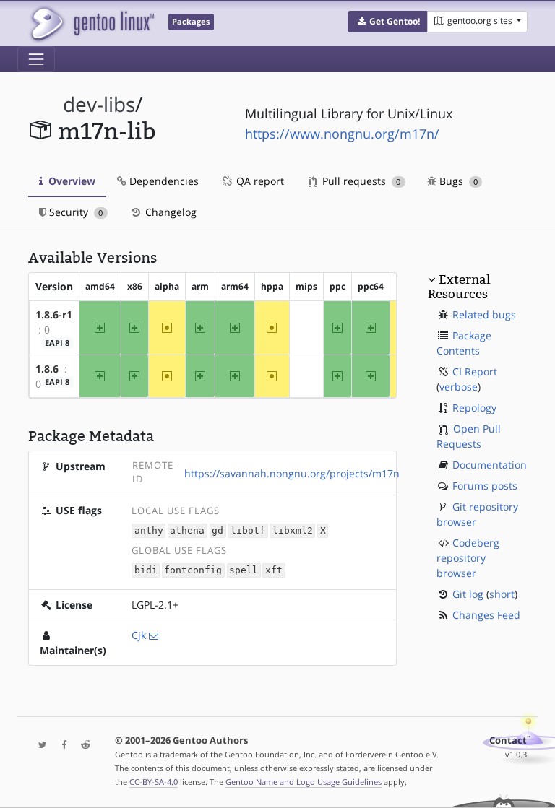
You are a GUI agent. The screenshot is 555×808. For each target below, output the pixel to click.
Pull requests (359, 181)
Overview (70, 181)
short (502, 594)
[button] (388, 21)
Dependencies (162, 181)
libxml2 (292, 531)
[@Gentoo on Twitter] (39, 745)
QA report (258, 181)
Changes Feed (486, 615)
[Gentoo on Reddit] (81, 745)
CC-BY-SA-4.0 (153, 781)
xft (274, 570)
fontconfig (193, 570)
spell (243, 570)
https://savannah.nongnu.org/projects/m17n (292, 473)
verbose (458, 387)
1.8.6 (47, 368)
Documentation (489, 465)
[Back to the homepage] (91, 23)
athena (187, 531)
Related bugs (484, 314)
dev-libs (99, 104)
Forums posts (484, 485)
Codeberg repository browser (467, 558)
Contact (508, 740)
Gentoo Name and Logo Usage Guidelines (303, 781)
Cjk (139, 635)
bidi (146, 570)
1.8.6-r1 (53, 314)
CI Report (474, 371)
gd (217, 531)
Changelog (169, 212)
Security (74, 212)
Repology (474, 407)
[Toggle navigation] (36, 59)
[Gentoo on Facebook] (61, 745)
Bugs (457, 181)
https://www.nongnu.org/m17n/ (342, 133)
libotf (248, 531)
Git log (467, 594)
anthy (148, 531)
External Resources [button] (459, 286)
